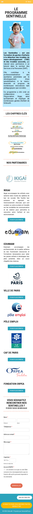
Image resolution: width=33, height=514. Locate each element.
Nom (6, 417)
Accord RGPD (9, 467)
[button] (16, 220)
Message (7, 442)
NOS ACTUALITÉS (24, 497)
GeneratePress (26, 511)
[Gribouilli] (2, 2)
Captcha (7, 457)
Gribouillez (16, 485)
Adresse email (9, 434)
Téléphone (8, 427)
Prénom (6, 423)
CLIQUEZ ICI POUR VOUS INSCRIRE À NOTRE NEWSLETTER (16, 505)
